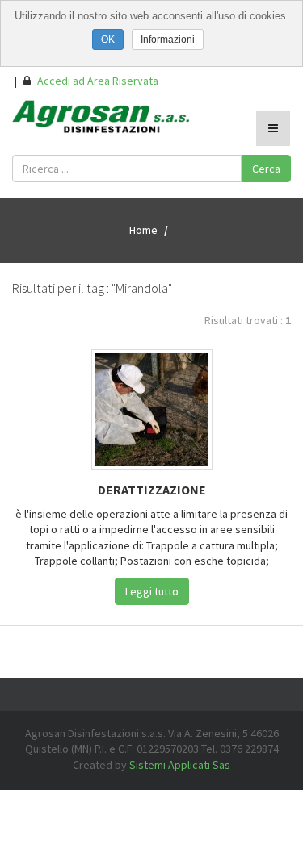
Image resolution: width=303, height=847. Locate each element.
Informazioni (168, 39)
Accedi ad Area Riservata (96, 80)
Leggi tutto (152, 591)
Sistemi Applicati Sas (179, 764)
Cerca (266, 168)
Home (143, 230)
